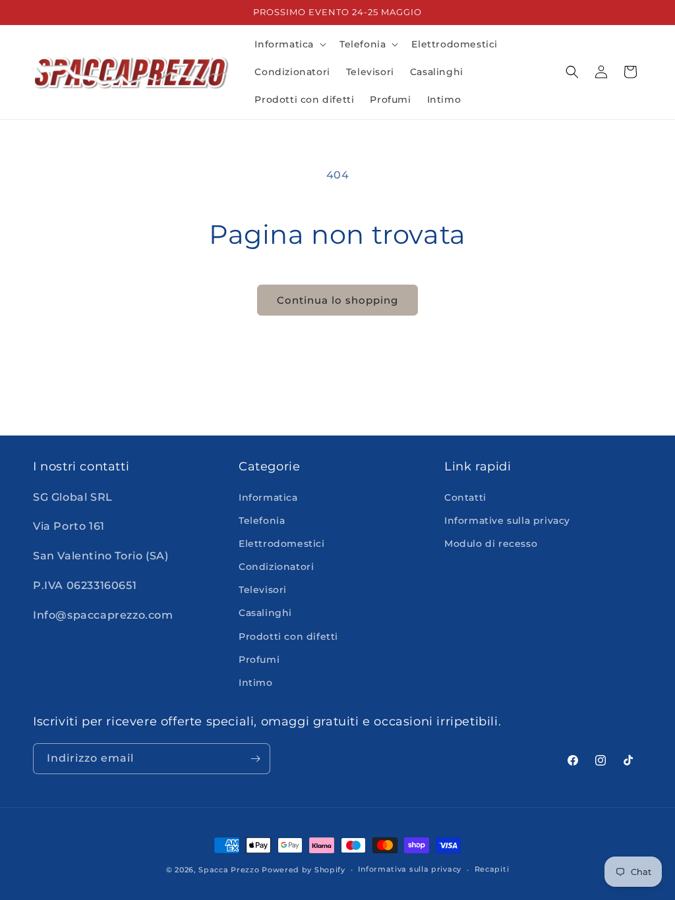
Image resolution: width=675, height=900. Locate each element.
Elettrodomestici (282, 543)
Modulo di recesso (490, 543)
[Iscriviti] (255, 758)
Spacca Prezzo (228, 869)
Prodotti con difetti (288, 636)
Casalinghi (265, 613)
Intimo (256, 683)
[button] (289, 44)
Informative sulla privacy (507, 520)
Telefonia (262, 520)
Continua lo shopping (337, 300)
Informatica (268, 497)
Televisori (263, 590)
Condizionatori (276, 567)
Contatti (465, 497)
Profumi (259, 659)
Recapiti (492, 869)
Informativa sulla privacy (409, 869)
